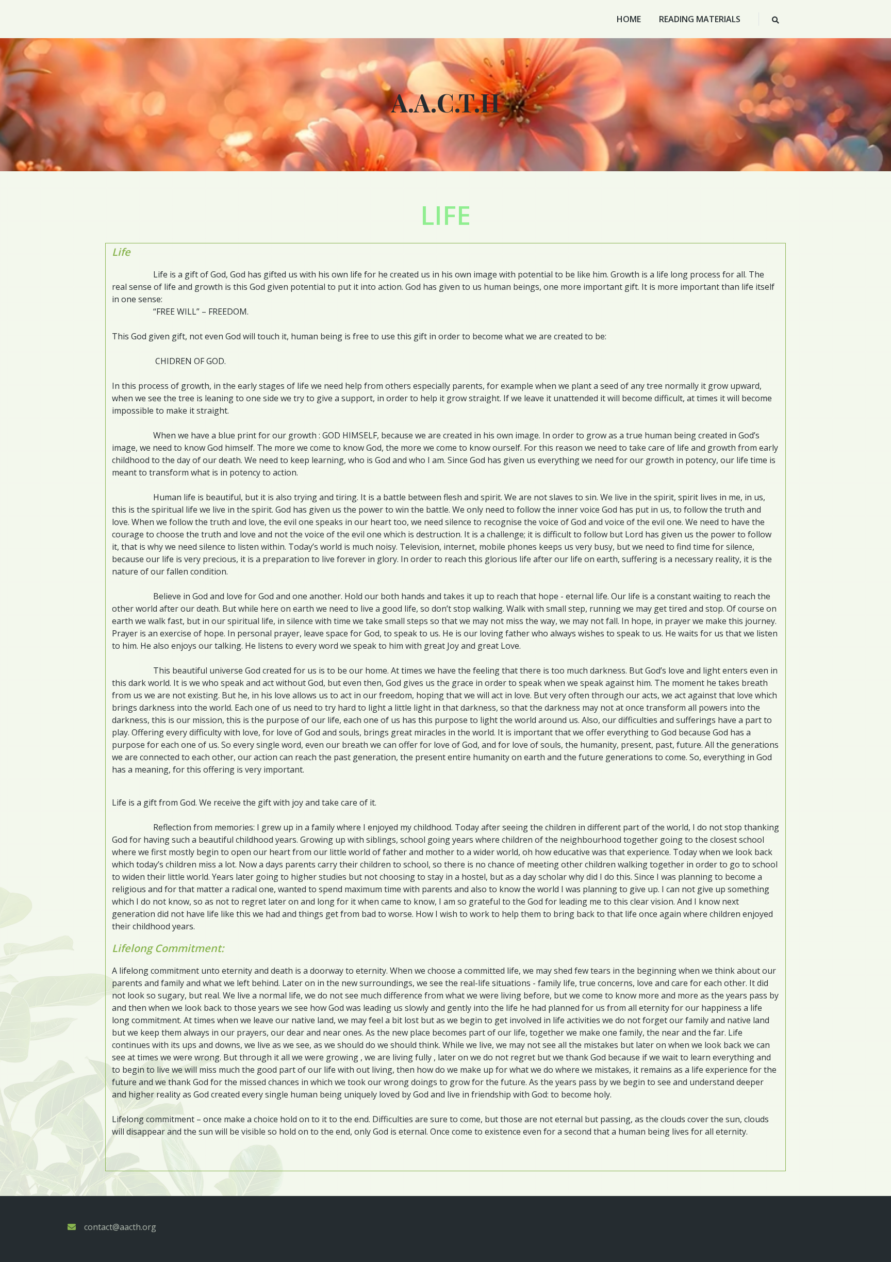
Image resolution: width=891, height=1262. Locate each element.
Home (629, 19)
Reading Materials (699, 19)
